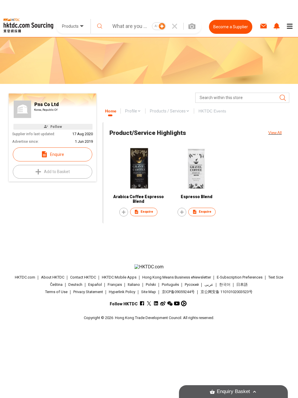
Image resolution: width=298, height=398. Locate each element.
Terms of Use (56, 292)
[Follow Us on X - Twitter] (149, 303)
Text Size (275, 277)
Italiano (134, 284)
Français (115, 284)
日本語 (242, 284)
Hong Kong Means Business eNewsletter (176, 277)
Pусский (192, 284)
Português (170, 284)
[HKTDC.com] (149, 267)
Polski (151, 284)
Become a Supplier (230, 26)
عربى (209, 284)
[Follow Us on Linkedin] (156, 303)
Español (95, 284)
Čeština (56, 284)
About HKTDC (52, 277)
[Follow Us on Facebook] (142, 303)
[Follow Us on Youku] (184, 303)
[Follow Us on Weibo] (163, 303)
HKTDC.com (25, 277)
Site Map (148, 292)
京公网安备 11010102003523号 (227, 292)
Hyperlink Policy (122, 292)
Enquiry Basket (233, 391)
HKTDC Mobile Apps (119, 277)
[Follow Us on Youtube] (177, 303)
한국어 (224, 284)
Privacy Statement (88, 292)
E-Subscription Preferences (239, 277)
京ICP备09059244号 (178, 292)
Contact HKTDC (83, 277)
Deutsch (75, 284)
